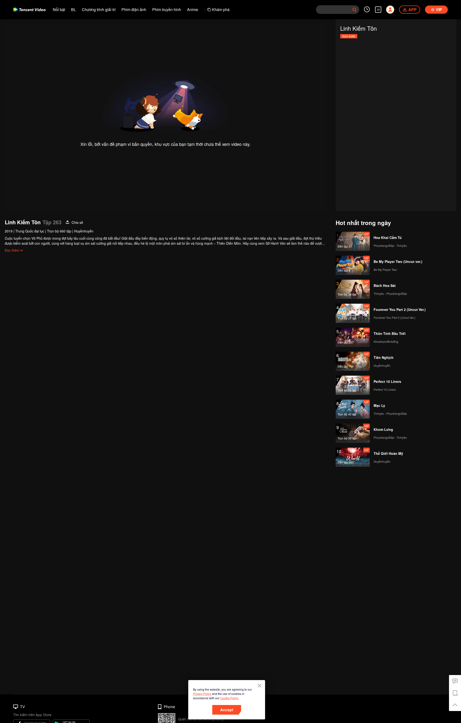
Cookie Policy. (229, 698)
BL (73, 9)
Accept (226, 709)
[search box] (354, 9)
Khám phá (221, 9)
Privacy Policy (202, 694)
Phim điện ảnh (133, 9)
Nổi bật (59, 9)
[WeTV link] (29, 9)
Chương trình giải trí (98, 9)
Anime (192, 9)
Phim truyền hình (166, 9)
